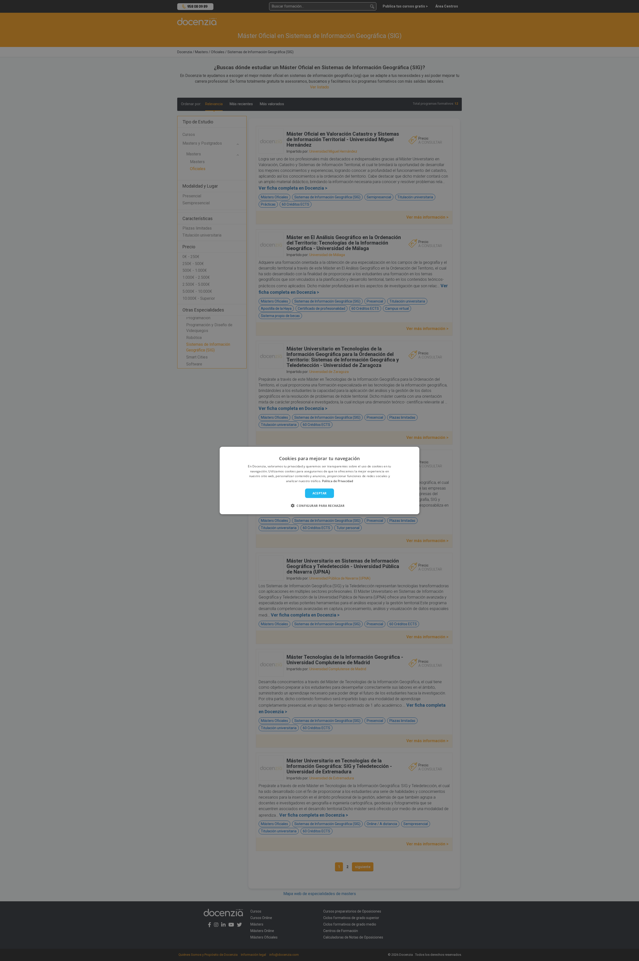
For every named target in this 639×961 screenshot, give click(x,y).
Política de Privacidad (337, 481)
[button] (319, 505)
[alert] (319, 480)
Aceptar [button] (320, 493)
